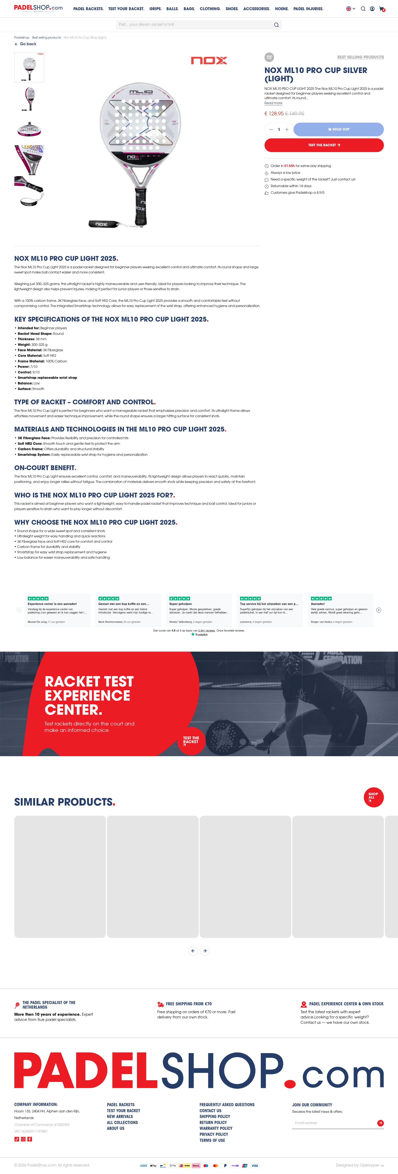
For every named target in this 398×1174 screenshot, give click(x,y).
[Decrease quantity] (270, 129)
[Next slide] (205, 951)
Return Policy (213, 1123)
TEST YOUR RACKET (125, 8)
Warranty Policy (216, 1129)
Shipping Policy (215, 1117)
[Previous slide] (193, 951)
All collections (122, 1123)
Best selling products (46, 38)
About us (115, 1129)
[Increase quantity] (288, 129)
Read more (273, 103)
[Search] (363, 8)
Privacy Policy (214, 1135)
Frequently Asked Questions (227, 1105)
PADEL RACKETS (121, 1105)
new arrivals (120, 1117)
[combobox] (199, 25)
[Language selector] (351, 8)
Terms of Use (212, 1141)
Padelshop (21, 38)
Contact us (210, 1111)
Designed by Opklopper (357, 1165)
